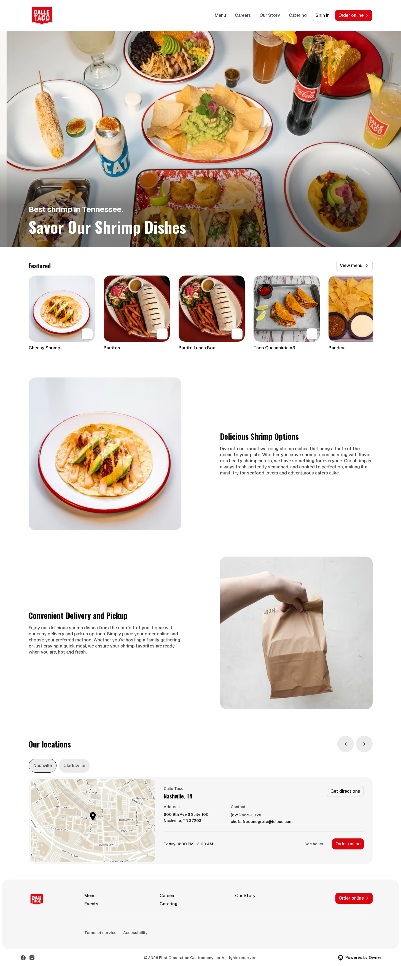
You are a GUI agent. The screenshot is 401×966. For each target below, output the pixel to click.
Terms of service (100, 932)
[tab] (42, 766)
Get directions (345, 791)
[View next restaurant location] (364, 744)
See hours (314, 843)
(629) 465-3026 (246, 815)
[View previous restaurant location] (345, 744)
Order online (347, 844)
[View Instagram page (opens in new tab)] (32, 957)
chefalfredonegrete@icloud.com (262, 821)
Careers (243, 15)
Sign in (323, 15)
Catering (298, 15)
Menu (220, 15)
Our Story (270, 15)
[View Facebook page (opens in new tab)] (23, 957)
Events (91, 904)
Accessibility (135, 932)
